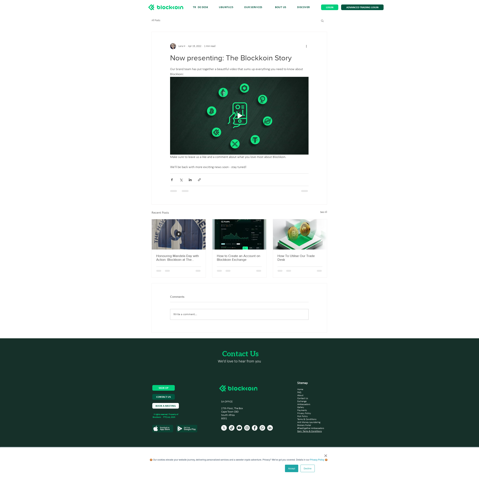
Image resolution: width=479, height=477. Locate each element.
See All (323, 212)
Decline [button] (308, 468)
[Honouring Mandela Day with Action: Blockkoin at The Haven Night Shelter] (179, 234)
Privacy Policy (317, 459)
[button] (303, 7)
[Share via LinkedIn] (190, 179)
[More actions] (306, 46)
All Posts (156, 20)
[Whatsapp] (262, 428)
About (300, 395)
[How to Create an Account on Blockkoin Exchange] (239, 234)
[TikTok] (231, 428)
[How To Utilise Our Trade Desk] (300, 234)
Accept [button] (291, 468)
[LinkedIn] (270, 428)
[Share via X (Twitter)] (181, 179)
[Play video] (239, 116)
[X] (224, 428)
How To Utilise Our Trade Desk (296, 257)
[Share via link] (199, 179)
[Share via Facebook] (172, 179)
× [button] (326, 454)
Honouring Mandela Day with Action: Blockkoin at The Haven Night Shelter (177, 257)
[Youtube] (239, 428)
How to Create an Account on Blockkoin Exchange (238, 257)
